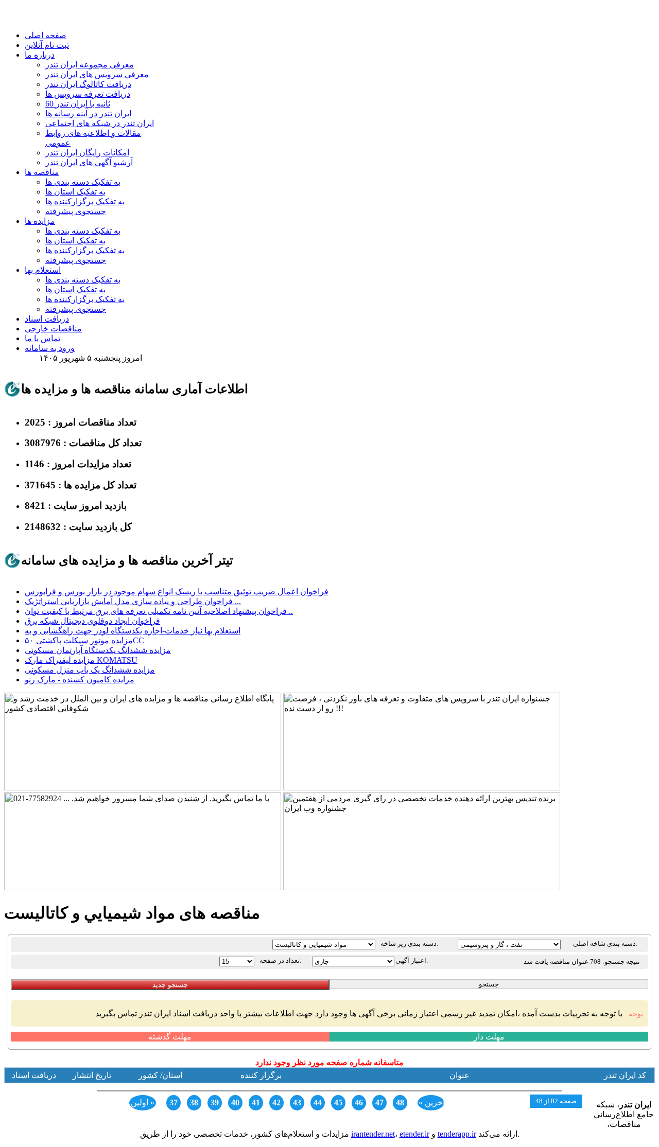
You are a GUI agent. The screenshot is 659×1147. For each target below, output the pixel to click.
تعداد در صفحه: (280, 960)
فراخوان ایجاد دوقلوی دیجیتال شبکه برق (92, 620)
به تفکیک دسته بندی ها (82, 182)
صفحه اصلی (45, 35)
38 (194, 1102)
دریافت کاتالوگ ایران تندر (88, 84)
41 (256, 1102)
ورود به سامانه (50, 348)
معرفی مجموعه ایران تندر (89, 64)
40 (235, 1102)
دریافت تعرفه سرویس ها (87, 94)
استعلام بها (43, 270)
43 (297, 1102)
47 (379, 1102)
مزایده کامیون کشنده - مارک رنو (79, 679)
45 (338, 1102)
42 (276, 1102)
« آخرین (431, 1102)
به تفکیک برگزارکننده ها (85, 201)
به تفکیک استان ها (75, 191)
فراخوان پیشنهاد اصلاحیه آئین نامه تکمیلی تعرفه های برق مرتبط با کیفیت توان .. (159, 611)
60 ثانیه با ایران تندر (77, 103)
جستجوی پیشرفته (75, 211)
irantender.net (373, 1134)
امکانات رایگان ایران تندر (87, 152)
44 (318, 1102)
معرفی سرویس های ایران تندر (97, 74)
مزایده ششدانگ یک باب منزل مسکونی (90, 669)
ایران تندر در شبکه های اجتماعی (99, 123)
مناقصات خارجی (53, 328)
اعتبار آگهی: (411, 960)
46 (359, 1102)
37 (173, 1102)
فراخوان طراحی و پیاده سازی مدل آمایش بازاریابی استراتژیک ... (133, 601)
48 (400, 1102)
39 (215, 1102)
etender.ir (414, 1134)
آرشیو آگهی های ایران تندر (89, 162)
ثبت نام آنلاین (47, 45)
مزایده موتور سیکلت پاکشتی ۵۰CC (84, 640)
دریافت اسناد (47, 318)
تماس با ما (42, 338)
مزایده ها (40, 221)
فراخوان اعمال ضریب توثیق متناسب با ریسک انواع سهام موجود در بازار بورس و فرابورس (176, 591)
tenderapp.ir (457, 1134)
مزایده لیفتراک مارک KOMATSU (81, 660)
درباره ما (40, 54)
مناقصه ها (42, 172)
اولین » (142, 1102)
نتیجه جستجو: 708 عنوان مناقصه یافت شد (582, 961)
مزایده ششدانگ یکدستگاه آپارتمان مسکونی (98, 650)
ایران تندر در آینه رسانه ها (88, 113)
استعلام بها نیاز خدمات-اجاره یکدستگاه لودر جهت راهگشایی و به (132, 630)
